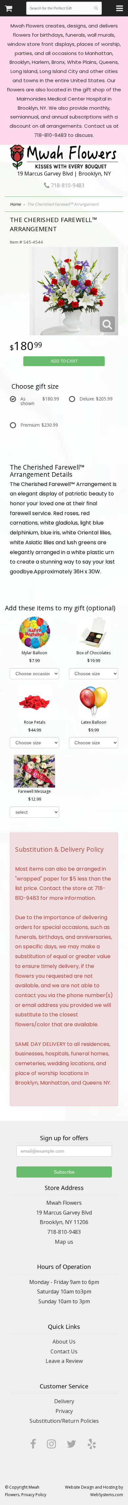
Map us (64, 1241)
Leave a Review (64, 1361)
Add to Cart (64, 361)
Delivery (64, 1401)
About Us (64, 1341)
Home (15, 204)
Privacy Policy (33, 1494)
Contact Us (64, 1351)
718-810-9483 (67, 185)
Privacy (64, 1411)
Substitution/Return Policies (64, 1420)
